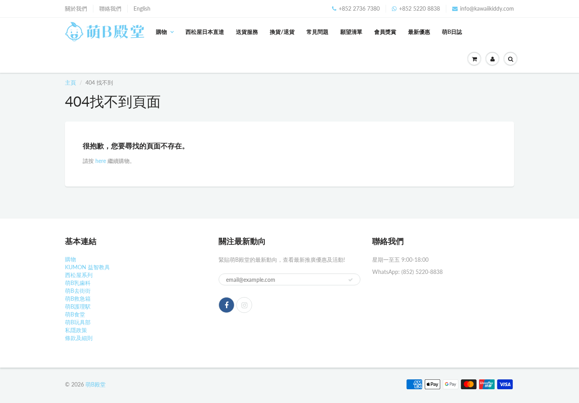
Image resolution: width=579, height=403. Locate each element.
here (100, 160)
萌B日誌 (452, 31)
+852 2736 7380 (359, 8)
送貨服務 (247, 31)
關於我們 (76, 8)
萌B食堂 (75, 314)
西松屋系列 (79, 275)
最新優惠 (419, 31)
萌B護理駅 (78, 306)
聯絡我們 (110, 8)
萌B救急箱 (78, 298)
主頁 (70, 82)
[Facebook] (226, 305)
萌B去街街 (78, 290)
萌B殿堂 (95, 384)
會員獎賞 (385, 31)
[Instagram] (244, 305)
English (142, 8)
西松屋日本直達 (205, 31)
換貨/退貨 (282, 31)
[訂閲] (350, 280)
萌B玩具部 (78, 322)
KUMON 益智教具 (87, 267)
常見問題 (317, 31)
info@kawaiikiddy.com (487, 8)
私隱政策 (76, 330)
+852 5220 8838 (419, 8)
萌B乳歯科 (78, 282)
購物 (161, 31)
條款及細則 (79, 338)
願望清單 (351, 31)
